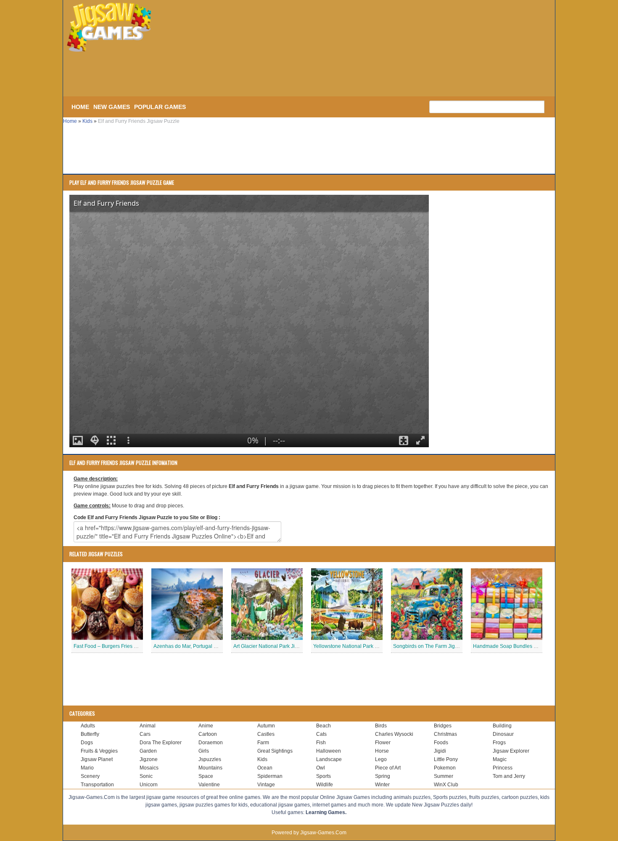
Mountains (210, 768)
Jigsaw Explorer (511, 751)
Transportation (97, 785)
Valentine (209, 785)
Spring (382, 776)
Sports (323, 776)
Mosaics (149, 768)
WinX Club (446, 785)
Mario (87, 768)
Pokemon (445, 768)
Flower (383, 742)
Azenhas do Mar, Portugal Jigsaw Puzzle (199, 646)
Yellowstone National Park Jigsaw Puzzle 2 (362, 646)
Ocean (264, 768)
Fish (321, 742)
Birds (381, 726)
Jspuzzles (209, 759)
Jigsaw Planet (97, 759)
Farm (263, 742)
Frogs (499, 742)
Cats (321, 734)
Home (80, 106)
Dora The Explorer (161, 742)
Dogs (87, 742)
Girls (203, 751)
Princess (502, 768)
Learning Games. (326, 812)
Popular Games (160, 106)
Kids (87, 121)
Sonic (146, 776)
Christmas (445, 734)
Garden (148, 751)
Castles (266, 734)
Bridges (443, 726)
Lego (381, 759)
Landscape (329, 759)
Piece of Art (388, 768)
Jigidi (440, 751)
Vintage (266, 785)
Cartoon (207, 734)
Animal (148, 726)
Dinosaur (503, 734)
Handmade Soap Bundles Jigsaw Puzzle (519, 646)
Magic (500, 759)
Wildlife (324, 785)
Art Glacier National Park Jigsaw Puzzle (278, 646)
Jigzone (149, 759)
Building (502, 726)
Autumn (266, 726)
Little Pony (446, 759)
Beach (323, 726)
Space (205, 776)
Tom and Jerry (509, 776)
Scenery (90, 776)
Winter (382, 785)
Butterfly (90, 734)
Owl (320, 768)
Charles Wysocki (394, 734)
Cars (145, 734)
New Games (111, 106)
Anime (205, 726)
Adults (88, 726)
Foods (441, 742)
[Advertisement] (204, 75)
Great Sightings (275, 751)
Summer (443, 776)
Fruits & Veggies (99, 751)
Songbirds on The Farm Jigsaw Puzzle (437, 646)
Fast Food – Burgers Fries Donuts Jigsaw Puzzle (129, 646)
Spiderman (270, 776)
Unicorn (149, 785)
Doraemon (210, 742)
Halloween (328, 751)
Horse (382, 751)
